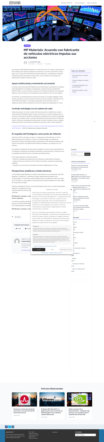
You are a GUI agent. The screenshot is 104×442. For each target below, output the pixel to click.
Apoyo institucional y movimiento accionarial (80, 76)
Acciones (27, 45)
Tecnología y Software (77, 232)
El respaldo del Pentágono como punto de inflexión (80, 86)
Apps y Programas (92, 3)
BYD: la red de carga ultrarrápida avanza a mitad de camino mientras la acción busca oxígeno (80, 207)
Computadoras (76, 253)
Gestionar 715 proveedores (39, 246)
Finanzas (74, 227)
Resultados (75, 243)
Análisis (74, 237)
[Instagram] (12, 426)
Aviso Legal (60, 252)
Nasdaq (74, 258)
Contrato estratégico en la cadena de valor (80, 81)
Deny (52, 249)
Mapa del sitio (32, 436)
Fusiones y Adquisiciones (78, 269)
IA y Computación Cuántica (79, 248)
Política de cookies (45, 252)
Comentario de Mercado (78, 263)
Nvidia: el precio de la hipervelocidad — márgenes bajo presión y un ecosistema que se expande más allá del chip (80, 188)
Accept (39, 249)
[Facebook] (6, 426)
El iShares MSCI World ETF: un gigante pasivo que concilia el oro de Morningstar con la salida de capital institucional (80, 177)
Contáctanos (55, 432)
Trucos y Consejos (79, 3)
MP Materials (18, 217)
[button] (71, 189)
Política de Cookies (33, 433)
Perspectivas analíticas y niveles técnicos (80, 91)
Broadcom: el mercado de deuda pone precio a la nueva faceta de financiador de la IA (79, 167)
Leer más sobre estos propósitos (50, 246)
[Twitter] (9, 426)
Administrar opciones (65, 249)
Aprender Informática (66, 3)
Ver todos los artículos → (28, 250)
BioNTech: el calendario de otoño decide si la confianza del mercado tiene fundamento (80, 198)
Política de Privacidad (53, 252)
